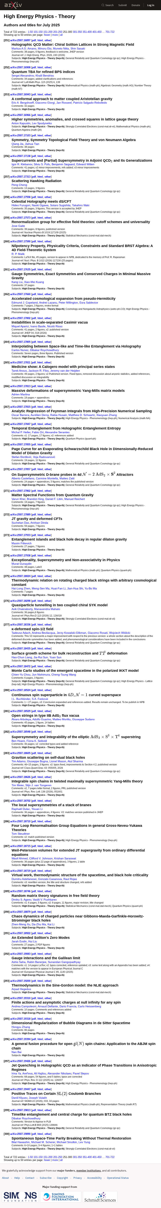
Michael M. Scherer (43, 1142)
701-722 (109, 31)
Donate (136, 5)
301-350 (77, 31)
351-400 (87, 31)
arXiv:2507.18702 (20, 800)
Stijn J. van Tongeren (38, 785)
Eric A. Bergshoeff (23, 102)
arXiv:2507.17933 (20, 535)
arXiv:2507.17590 (20, 241)
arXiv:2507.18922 (20, 933)
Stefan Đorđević (21, 457)
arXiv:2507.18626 (20, 777)
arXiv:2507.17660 (20, 294)
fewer (47, 34)
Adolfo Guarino (41, 719)
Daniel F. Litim (54, 499)
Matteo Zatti (66, 478)
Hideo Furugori (21, 205)
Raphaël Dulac (21, 808)
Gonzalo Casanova (50, 879)
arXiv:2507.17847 (20, 424)
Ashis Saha (19, 962)
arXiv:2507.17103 (20, 135)
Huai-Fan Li (58, 588)
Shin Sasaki (77, 48)
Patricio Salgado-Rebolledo (90, 102)
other (48, 40)
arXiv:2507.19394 (20, 1039)
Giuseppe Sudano (83, 719)
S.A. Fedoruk (40, 698)
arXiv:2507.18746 (20, 891)
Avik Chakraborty (22, 609)
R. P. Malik (18, 253)
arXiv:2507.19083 (20, 953)
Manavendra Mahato (47, 609)
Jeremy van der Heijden (65, 370)
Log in (150, 5)
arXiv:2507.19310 (20, 998)
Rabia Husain (58, 415)
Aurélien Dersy (40, 415)
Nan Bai (16, 1052)
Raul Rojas (70, 879)
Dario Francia (67, 1006)
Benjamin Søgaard (63, 164)
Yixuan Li (37, 808)
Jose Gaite (18, 225)
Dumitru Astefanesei (24, 879)
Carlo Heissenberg (89, 1006)
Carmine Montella (47, 478)
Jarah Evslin (19, 941)
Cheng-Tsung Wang (63, 674)
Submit (122, 5)
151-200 (47, 31)
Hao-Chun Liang (22, 657)
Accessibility (94, 1178)
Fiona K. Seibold (37, 740)
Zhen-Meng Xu (21, 924)
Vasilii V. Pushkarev (45, 899)
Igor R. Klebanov (22, 164)
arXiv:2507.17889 (20, 514)
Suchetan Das (20, 522)
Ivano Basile (38, 326)
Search (109, 5)
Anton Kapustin (21, 123)
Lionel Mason (57, 761)
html (40, 40)
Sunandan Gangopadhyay (64, 962)
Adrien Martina (21, 394)
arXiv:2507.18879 (20, 911)
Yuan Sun (55, 657)
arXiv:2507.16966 (20, 115)
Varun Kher (18, 499)
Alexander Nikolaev (59, 1073)
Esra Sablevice (89, 302)
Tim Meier (18, 785)
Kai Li (51, 924)
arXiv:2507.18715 (20, 846)
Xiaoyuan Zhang (106, 415)
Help (17, 1178)
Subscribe (45, 1178)
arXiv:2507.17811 (20, 362)
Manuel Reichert (74, 499)
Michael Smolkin (67, 1142)
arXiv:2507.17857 (20, 469)
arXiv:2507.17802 (20, 318)
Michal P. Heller (21, 432)
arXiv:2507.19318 (20, 1018)
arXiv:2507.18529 (20, 711)
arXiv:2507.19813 (20, 1110)
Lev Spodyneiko (42, 123)
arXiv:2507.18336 (20, 624)
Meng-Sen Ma (40, 588)
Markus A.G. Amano (24, 48)
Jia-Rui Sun (41, 657)
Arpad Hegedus (21, 989)
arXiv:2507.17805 (20, 341)
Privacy (77, 1178)
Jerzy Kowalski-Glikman (71, 632)
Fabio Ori (38, 432)
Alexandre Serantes (57, 432)
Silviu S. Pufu (42, 164)
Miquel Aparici (20, 326)
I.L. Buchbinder (21, 698)
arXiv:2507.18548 (20, 731)
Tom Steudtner (21, 833)
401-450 (97, 31)
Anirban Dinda (39, 522)
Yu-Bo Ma (91, 588)
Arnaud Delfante (48, 1006)
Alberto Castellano (23, 478)
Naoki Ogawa (40, 205)
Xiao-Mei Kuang (34, 282)
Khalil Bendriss (45, 75)
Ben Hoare (18, 740)
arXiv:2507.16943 (20, 94)
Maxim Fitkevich (22, 543)
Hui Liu (32, 941)
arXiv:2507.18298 (20, 600)
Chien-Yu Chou (21, 674)
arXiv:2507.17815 (20, 406)
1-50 (30, 31)
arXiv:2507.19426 (20, 1061)
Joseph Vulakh (38, 1097)
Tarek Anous (19, 370)
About (5, 1178)
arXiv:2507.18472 (20, 666)
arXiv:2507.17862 (20, 490)
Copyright (62, 1178)
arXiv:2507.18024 (20, 576)
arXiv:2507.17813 (20, 386)
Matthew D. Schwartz (82, 415)
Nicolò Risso (54, 326)
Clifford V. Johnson (41, 858)
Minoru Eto (44, 48)
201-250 (57, 31)
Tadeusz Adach (21, 632)
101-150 (38, 31)
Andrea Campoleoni (24, 1006)
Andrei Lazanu (48, 302)
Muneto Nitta (61, 48)
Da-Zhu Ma (39, 924)
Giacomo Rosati (98, 632)
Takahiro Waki (80, 205)
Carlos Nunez (20, 350)
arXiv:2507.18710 (20, 821)
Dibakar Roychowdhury (44, 350)
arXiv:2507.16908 (20, 67)
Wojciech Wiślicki (119, 632)
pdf (34, 40)
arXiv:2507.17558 (20, 197)
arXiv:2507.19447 (20, 1089)
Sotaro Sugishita (60, 205)
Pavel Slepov (81, 1073)
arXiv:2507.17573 (20, 217)
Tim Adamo (19, 761)
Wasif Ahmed (20, 858)
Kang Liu (17, 282)
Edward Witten (85, 164)
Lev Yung (84, 1142)
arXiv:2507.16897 (20, 40)
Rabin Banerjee (36, 962)
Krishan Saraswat (65, 858)
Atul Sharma (75, 761)
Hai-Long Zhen (21, 588)
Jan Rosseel (64, 102)
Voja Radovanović (44, 457)
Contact (29, 1178)
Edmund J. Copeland (25, 302)
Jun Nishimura (41, 674)
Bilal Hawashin (21, 1142)
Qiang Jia (17, 143)
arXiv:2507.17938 (20, 555)
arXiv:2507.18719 (20, 870)
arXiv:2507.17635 (20, 269)
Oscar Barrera (20, 415)
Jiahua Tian (32, 143)
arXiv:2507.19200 (20, 980)
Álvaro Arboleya (21, 719)
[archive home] (13, 5)
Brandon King (35, 499)
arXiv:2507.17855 (20, 444)
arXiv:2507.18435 (20, 648)
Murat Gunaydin (22, 563)
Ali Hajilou (40, 1073)
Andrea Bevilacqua (43, 632)
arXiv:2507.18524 (20, 690)
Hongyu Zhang (21, 1026)
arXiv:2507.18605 (20, 753)
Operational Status (118, 1178)
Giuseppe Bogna (37, 761)
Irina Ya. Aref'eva (22, 1073)
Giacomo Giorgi (45, 102)
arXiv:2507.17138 (20, 156)
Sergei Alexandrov (23, 75)
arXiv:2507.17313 (20, 176)
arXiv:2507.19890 (20, 1133)
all (61, 34)
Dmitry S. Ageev (21, 899)
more (55, 34)
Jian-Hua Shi (75, 588)
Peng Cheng (19, 184)
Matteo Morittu (62, 719)
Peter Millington (68, 302)
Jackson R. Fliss (38, 370)
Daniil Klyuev (19, 1097)
